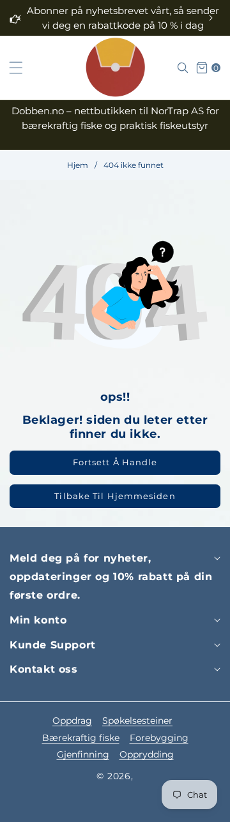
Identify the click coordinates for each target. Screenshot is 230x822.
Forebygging (159, 738)
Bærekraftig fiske (80, 738)
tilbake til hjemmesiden (114, 496)
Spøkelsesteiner (137, 720)
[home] (114, 807)
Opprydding (146, 754)
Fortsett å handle (115, 462)
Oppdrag (72, 720)
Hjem (77, 165)
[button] (210, 17)
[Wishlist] (68, 807)
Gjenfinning (83, 754)
